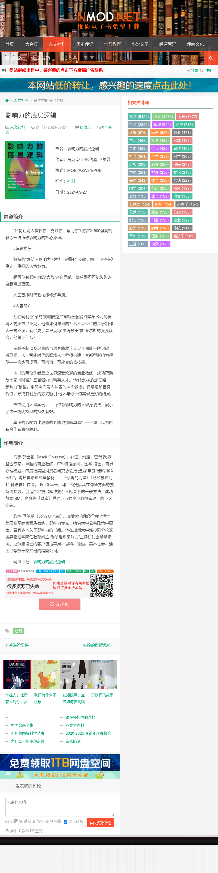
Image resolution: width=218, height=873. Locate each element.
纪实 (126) (138, 220)
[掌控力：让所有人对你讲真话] (17, 673)
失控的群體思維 (97, 645)
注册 (209, 70)
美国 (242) (138, 180)
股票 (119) (138, 228)
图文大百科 (75, 725)
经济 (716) (184, 124)
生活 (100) (138, 243)
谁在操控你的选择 (80, 717)
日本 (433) (182, 140)
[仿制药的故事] (103, 673)
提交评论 (102, 822)
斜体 (25, 830)
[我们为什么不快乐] (45, 673)
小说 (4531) (163, 116)
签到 (38, 830)
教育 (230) (160, 180)
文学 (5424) (139, 116)
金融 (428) (138, 148)
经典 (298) (138, 164)
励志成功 (41, 58)
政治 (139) (160, 212)
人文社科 (57, 44)
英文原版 (13, 58)
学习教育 (112, 44)
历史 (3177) (187, 116)
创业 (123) (160, 220)
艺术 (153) (138, 212)
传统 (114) (182, 228)
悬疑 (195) (138, 196)
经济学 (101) (184, 236)
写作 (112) (138, 236)
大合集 (31, 44)
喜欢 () (63, 604)
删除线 (55, 821)
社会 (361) (138, 156)
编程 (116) (160, 228)
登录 (194, 70)
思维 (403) (182, 148)
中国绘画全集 (22, 725)
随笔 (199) (182, 188)
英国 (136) (182, 212)
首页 (9, 44)
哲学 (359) (160, 156)
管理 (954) (162, 124)
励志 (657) (160, 132)
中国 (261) (138, 172)
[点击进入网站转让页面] (109, 85)
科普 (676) (138, 132)
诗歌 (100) (160, 243)
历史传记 (84, 44)
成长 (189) (160, 196)
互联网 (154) (139, 204)
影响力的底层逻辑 (30, 115)
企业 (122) (182, 220)
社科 (71, 181)
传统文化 (195, 44)
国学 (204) (138, 188)
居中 (13, 830)
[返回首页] (7, 100)
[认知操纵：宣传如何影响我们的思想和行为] (74, 673)
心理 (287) (160, 164)
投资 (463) (160, 140)
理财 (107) (160, 236)
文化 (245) (182, 172)
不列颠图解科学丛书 (27, 733)
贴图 (27, 821)
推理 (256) (160, 172)
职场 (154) (164, 204)
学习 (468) (138, 140)
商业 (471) (182, 132)
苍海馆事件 (19, 645)
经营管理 (167, 44)
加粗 (39, 821)
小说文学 (140, 44)
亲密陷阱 (73, 741)
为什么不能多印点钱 (27, 741)
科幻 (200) (160, 188)
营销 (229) (182, 180)
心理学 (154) (187, 204)
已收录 (85, 127)
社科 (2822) (139, 124)
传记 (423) (160, 148)
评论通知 (75, 821)
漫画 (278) (182, 164)
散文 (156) (182, 196)
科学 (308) (182, 156)
